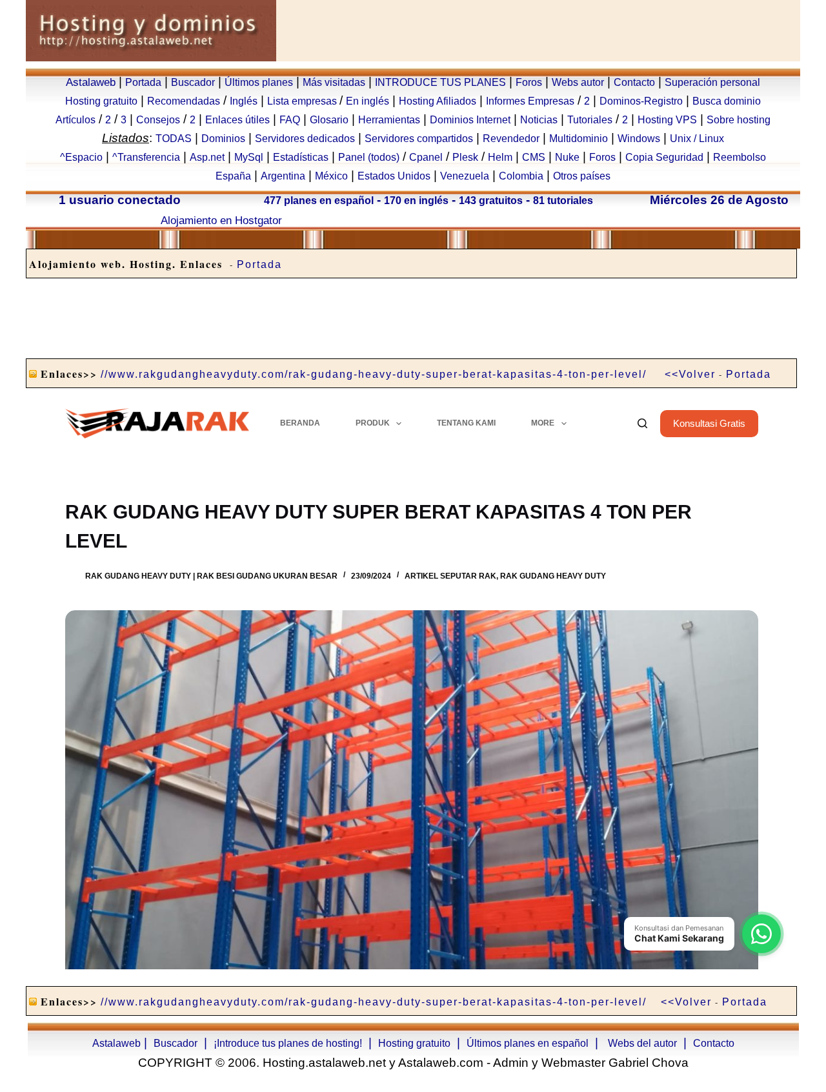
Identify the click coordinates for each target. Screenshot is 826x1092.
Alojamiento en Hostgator (221, 220)
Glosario (329, 119)
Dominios (223, 138)
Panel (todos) (368, 157)
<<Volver (690, 374)
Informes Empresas (530, 101)
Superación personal (712, 82)
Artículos (75, 119)
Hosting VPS (667, 119)
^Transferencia (146, 157)
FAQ (289, 119)
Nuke (567, 157)
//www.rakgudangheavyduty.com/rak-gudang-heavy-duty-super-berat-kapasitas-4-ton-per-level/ (374, 374)
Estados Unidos (394, 175)
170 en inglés (416, 200)
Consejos (158, 119)
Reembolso (739, 157)
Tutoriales (589, 119)
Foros (529, 82)
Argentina (283, 175)
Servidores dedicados (305, 138)
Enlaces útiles (237, 119)
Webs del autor (642, 1043)
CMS (533, 157)
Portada (143, 82)
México (331, 175)
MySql (248, 157)
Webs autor (578, 82)
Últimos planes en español (528, 1043)
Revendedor (511, 138)
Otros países (581, 175)
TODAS (174, 138)
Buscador (193, 82)
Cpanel (426, 157)
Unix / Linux (697, 138)
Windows (639, 138)
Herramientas (389, 119)
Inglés (243, 101)
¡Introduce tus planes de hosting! (288, 1043)
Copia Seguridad (664, 157)
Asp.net (207, 157)
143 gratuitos (491, 200)
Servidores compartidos (419, 138)
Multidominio (578, 138)
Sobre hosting (739, 119)
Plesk (465, 157)
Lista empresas (303, 101)
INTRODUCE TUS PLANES (440, 82)
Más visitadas (334, 82)
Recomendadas (183, 101)
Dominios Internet (470, 119)
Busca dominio (726, 101)
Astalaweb (91, 82)
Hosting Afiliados (437, 101)
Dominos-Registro (641, 101)
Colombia (521, 175)
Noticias (539, 119)
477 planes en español (319, 200)
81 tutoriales (563, 200)
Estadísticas (300, 157)
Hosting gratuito (101, 101)
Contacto (634, 82)
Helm (500, 157)
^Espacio (81, 157)
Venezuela (464, 175)
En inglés (367, 101)
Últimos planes (259, 82)
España (233, 175)
